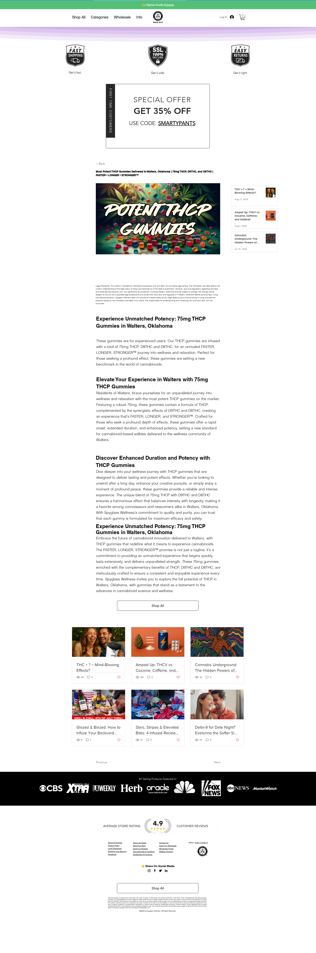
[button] (99, 17)
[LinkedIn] (166, 871)
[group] (158, 269)
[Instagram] (149, 871)
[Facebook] (155, 871)
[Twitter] (160, 871)
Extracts (169, 4)
